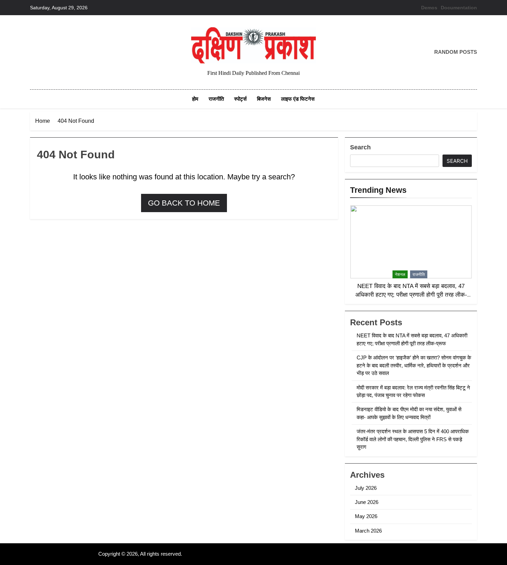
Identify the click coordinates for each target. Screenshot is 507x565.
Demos (429, 7)
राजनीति (216, 99)
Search (360, 147)
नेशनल (400, 274)
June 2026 (366, 502)
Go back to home (184, 203)
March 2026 (368, 531)
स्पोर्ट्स (240, 99)
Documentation (459, 7)
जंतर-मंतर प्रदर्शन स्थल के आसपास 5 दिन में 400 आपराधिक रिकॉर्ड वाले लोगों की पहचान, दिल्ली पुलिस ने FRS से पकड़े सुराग (413, 439)
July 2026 (366, 488)
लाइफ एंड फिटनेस (298, 99)
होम (195, 99)
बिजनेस (264, 99)
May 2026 (366, 516)
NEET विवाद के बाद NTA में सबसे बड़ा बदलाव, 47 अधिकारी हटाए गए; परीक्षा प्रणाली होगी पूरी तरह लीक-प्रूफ (411, 294)
